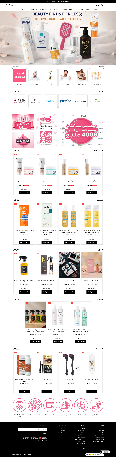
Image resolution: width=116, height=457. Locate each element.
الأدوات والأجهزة (43, 9)
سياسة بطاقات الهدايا (98, 441)
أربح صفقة (20, 9)
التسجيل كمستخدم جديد (60, 432)
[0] (9, 5)
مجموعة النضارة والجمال (24, 181)
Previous (10, 76)
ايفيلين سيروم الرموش (46, 379)
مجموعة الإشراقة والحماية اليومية (69, 181)
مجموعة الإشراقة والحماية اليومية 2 (91, 181)
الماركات (96, 9)
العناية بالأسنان (63, 9)
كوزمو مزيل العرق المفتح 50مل (91, 379)
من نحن (102, 428)
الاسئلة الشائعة (100, 439)
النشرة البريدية (43, 426)
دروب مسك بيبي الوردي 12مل (91, 280)
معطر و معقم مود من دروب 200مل (47, 280)
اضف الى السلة (24, 193)
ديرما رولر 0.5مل (69, 379)
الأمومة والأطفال (34, 9)
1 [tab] (56, 62)
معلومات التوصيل (99, 435)
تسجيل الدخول (62, 430)
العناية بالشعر (72, 9)
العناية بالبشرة (80, 9)
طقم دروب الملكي (69, 280)
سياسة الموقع (100, 432)
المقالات (102, 445)
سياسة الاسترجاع (100, 437)
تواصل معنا (101, 430)
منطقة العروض (88, 9)
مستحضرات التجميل (53, 9)
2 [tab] (58, 62)
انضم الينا (102, 443)
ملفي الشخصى (62, 428)
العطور (26, 9)
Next (106, 76)
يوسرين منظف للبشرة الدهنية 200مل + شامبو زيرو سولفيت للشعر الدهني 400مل (80, 331)
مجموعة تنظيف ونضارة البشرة (46, 181)
